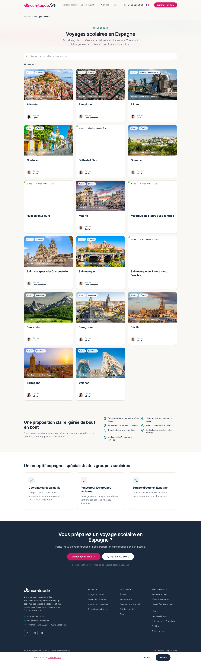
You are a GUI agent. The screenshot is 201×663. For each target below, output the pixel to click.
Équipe (123, 594)
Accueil (27, 16)
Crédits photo (158, 631)
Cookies (155, 626)
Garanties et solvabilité (130, 604)
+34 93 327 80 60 (135, 5)
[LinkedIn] (42, 633)
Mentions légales (159, 616)
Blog (115, 5)
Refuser (147, 657)
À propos (105, 5)
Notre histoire (126, 599)
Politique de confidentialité (163, 621)
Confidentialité (54, 657)
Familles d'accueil (159, 594)
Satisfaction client (128, 609)
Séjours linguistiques (90, 5)
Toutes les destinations (98, 609)
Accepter (163, 657)
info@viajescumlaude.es (38, 620)
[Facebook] (35, 633)
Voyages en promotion (98, 604)
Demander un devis (165, 5)
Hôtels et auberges (160, 599)
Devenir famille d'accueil (162, 604)
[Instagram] (27, 633)
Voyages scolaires (70, 5)
